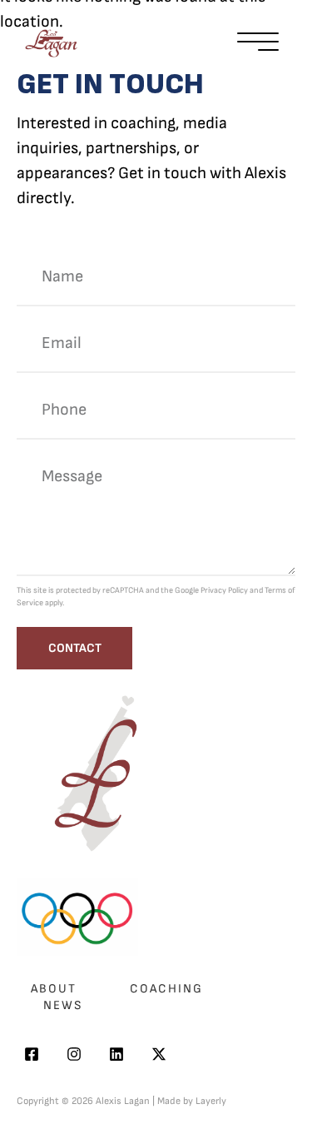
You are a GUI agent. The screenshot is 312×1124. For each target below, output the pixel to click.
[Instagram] (74, 1054)
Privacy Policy (224, 590)
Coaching (166, 989)
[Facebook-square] (32, 1054)
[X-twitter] (159, 1054)
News (63, 1005)
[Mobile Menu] (258, 43)
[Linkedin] (116, 1054)
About (54, 989)
